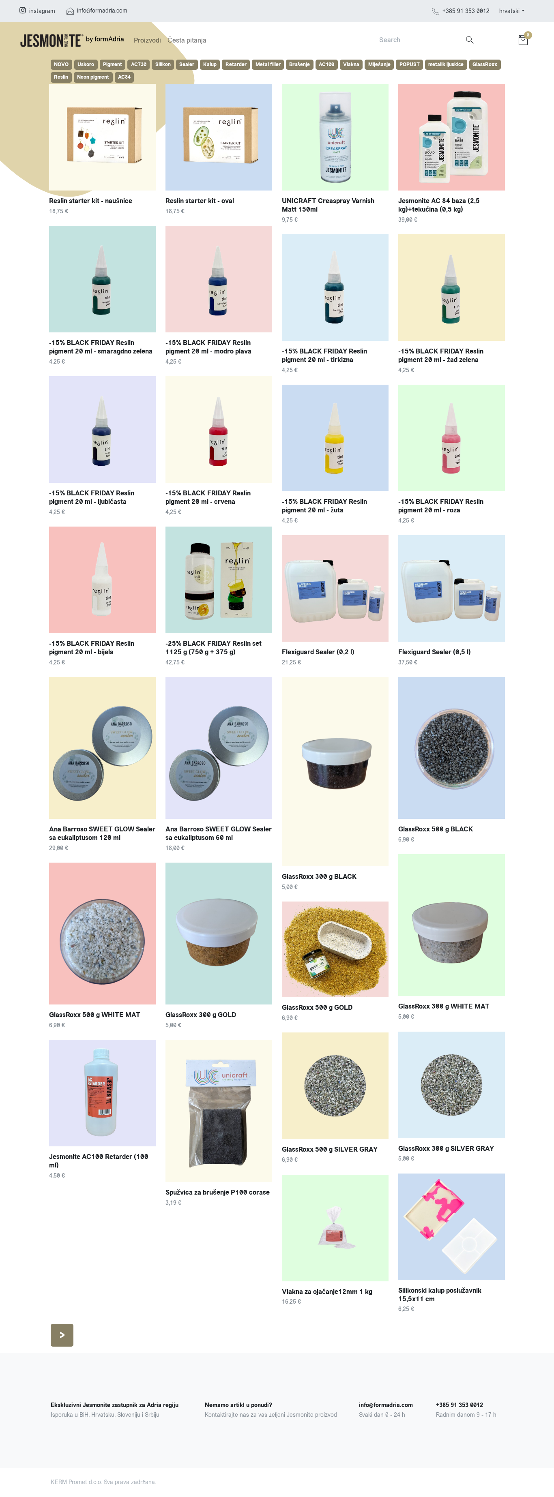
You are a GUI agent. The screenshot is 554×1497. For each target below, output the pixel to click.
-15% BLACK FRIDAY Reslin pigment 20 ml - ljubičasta (91, 497)
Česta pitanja (186, 40)
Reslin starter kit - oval (199, 201)
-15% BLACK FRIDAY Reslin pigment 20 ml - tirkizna (324, 355)
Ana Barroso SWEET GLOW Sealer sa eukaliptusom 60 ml (218, 833)
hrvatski (509, 11)
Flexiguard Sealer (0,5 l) (434, 652)
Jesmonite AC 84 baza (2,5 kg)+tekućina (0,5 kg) (439, 205)
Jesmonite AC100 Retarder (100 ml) (98, 1161)
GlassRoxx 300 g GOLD (200, 1014)
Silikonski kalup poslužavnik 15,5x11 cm (439, 1295)
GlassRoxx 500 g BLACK (435, 829)
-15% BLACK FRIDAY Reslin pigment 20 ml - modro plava (208, 347)
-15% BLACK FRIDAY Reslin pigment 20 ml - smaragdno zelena (100, 347)
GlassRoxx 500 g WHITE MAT (94, 1014)
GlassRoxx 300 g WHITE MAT (444, 1006)
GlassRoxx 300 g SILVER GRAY (446, 1148)
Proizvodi (147, 40)
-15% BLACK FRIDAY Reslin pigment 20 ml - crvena (208, 497)
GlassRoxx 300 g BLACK (319, 876)
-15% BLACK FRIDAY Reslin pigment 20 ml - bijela (91, 648)
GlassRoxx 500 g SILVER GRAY (330, 1149)
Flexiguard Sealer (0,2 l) (318, 652)
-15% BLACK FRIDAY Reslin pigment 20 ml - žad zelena (440, 355)
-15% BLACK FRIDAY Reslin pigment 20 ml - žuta (324, 506)
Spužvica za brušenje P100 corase (217, 1192)
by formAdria (104, 39)
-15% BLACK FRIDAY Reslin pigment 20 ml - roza (440, 506)
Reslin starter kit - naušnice (90, 201)
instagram (42, 11)
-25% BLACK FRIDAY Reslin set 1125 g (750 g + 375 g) (213, 648)
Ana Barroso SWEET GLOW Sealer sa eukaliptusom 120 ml (102, 833)
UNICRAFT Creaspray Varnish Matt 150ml (328, 205)
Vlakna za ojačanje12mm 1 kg (327, 1291)
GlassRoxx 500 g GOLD (317, 1007)
